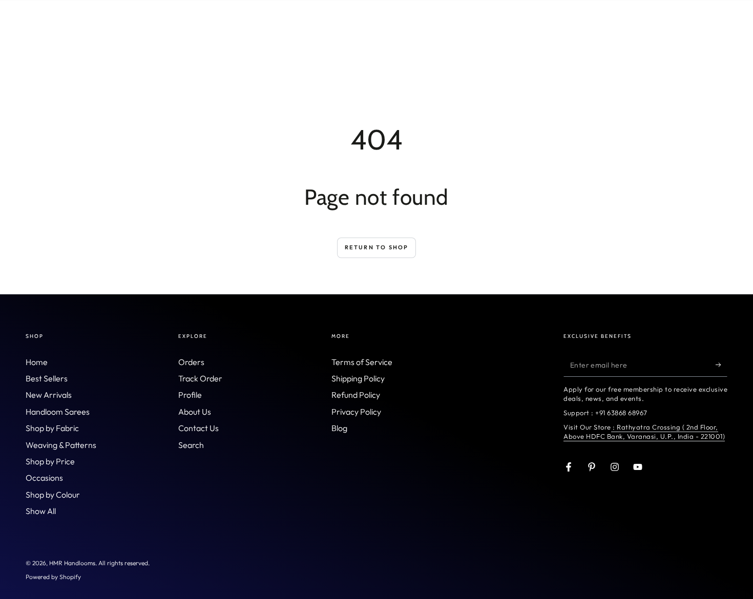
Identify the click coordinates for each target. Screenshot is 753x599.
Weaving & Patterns (61, 445)
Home (37, 362)
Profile (190, 395)
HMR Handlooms (72, 563)
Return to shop (377, 247)
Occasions (44, 478)
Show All (41, 511)
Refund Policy (355, 395)
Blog (339, 428)
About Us (194, 412)
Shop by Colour (53, 494)
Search (191, 445)
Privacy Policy (356, 412)
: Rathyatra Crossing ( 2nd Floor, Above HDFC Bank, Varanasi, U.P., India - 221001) (644, 431)
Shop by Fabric (52, 428)
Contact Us (198, 428)
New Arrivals (49, 395)
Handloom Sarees (58, 412)
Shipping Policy (358, 378)
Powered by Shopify (53, 577)
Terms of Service (361, 362)
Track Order (200, 378)
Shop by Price (50, 461)
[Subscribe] (721, 365)
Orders (191, 362)
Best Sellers (47, 378)
